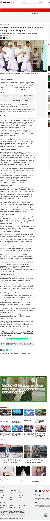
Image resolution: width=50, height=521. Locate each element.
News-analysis (4, 9)
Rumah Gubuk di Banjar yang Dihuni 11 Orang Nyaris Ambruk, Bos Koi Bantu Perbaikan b (17, 98)
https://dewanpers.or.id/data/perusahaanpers (10, 514)
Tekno (11, 495)
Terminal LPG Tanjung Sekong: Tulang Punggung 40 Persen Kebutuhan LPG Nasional (29, 98)
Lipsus (18, 9)
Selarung (10, 9)
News (1, 493)
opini (29, 353)
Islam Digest (21, 492)
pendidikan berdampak (4, 353)
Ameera (1, 490)
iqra (29, 6)
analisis (39, 6)
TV (0, 499)
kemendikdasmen (14, 353)
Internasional (2, 495)
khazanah (23, 6)
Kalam (8, 24)
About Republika (3, 505)
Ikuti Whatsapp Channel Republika (18, 339)
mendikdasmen (23, 353)
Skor (20, 490)
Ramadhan (12, 499)
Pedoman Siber (22, 505)
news (33, 6)
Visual (11, 497)
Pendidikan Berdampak (28, 108)
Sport (20, 493)
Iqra (10, 492)
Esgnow (1, 497)
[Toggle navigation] (1, 2)
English (20, 497)
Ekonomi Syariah (11, 6)
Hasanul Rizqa (5, 35)
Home (1, 24)
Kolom (14, 9)
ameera (3, 6)
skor (18, 6)
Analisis (11, 493)
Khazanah (2, 492)
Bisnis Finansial (22, 495)
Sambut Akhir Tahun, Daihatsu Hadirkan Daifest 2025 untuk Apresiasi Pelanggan (5, 97)
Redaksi (11, 505)
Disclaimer (2, 507)
